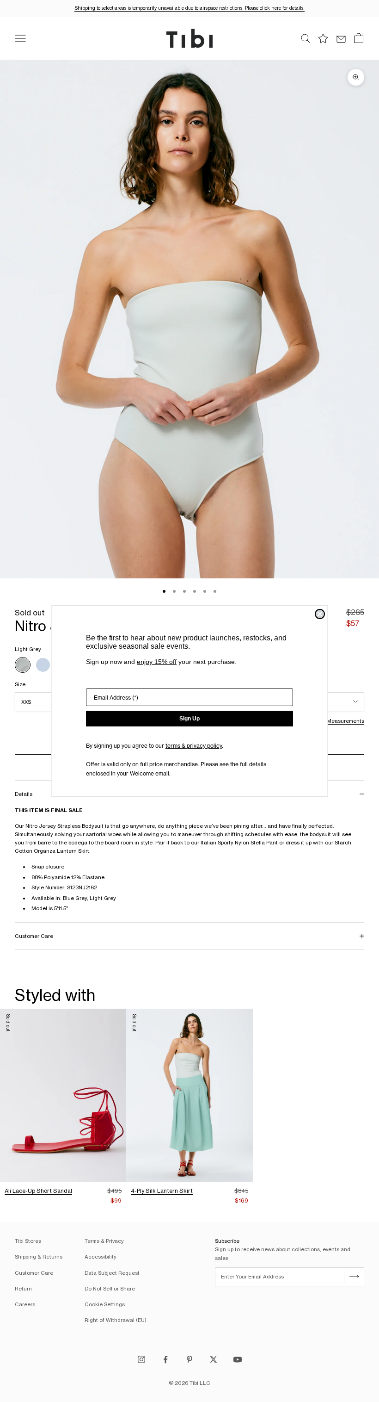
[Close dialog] (319, 614)
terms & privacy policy (193, 745)
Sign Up (189, 718)
